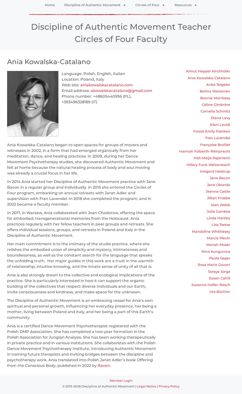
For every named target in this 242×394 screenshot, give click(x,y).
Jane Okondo (218, 185)
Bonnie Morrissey (215, 98)
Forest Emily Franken (211, 131)
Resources (183, 5)
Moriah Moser (218, 245)
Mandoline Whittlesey (211, 231)
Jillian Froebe (218, 198)
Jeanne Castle (218, 191)
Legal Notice (146, 386)
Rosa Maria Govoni (214, 265)
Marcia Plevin (218, 238)
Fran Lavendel (217, 138)
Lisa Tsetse (221, 225)
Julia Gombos (218, 211)
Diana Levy (220, 118)
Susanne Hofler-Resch (210, 285)
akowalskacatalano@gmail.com (121, 90)
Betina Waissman (215, 91)
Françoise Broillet (215, 145)
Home (50, 5)
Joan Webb (220, 205)
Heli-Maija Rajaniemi (212, 158)
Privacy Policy (169, 386)
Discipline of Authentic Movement (92, 5)
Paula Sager (219, 258)
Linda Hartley (218, 218)
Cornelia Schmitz (215, 111)
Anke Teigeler (218, 85)
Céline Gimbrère (216, 105)
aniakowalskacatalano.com (106, 85)
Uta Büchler (219, 292)
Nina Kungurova (216, 251)
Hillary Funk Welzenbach (208, 165)
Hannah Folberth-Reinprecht (204, 151)
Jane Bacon (220, 178)
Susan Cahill (219, 278)
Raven (104, 365)
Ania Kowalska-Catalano (209, 78)
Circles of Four (147, 5)
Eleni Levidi (220, 125)
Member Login (121, 380)
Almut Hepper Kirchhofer (208, 71)
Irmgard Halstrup (215, 171)
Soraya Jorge (219, 272)
